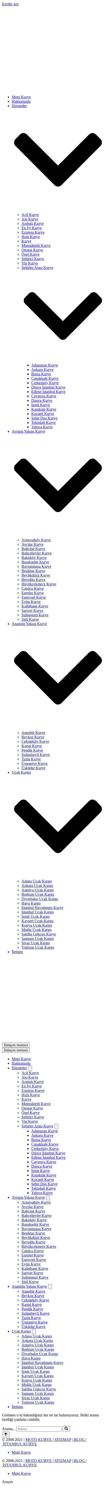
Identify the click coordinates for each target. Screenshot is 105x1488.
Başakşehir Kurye (35, 482)
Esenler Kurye (32, 513)
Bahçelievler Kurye (36, 473)
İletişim (17, 872)
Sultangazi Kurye (34, 535)
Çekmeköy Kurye (35, 661)
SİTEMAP (62, 1279)
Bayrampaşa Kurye (36, 486)
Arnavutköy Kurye (36, 460)
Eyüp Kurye (31, 521)
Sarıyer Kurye (32, 530)
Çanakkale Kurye (44, 298)
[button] (58, 80)
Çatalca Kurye (32, 508)
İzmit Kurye (40, 325)
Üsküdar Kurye (33, 688)
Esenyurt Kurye (33, 517)
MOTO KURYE (39, 1279)
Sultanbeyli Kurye (35, 674)
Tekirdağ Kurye (43, 342)
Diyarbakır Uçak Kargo (39, 819)
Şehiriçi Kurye (32, 179)
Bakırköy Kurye (34, 477)
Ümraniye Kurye (34, 683)
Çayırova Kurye (43, 316)
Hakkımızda (21, 21)
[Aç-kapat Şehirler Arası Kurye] (56, 966)
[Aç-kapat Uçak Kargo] (34, 1171)
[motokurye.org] (52, 8)
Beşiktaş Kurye (33, 491)
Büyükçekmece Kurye (38, 504)
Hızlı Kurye (30, 156)
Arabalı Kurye (32, 143)
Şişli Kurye (30, 539)
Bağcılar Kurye (33, 469)
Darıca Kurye (41, 320)
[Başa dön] (6, 1274)
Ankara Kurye (42, 289)
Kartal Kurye (31, 666)
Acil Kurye (30, 134)
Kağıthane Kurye (34, 526)
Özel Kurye (30, 174)
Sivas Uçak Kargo (35, 863)
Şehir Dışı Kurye (44, 338)
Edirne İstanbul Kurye (48, 311)
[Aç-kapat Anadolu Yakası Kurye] (50, 1126)
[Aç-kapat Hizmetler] (30, 907)
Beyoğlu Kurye (33, 499)
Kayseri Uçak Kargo (37, 841)
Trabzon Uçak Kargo (37, 867)
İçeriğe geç (10, 4)
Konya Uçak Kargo (36, 845)
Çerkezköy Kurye (45, 303)
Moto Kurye (21, 17)
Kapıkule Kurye (43, 329)
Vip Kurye (29, 183)
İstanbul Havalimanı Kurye (42, 827)
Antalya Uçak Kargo (37, 810)
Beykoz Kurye (32, 657)
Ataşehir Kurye (33, 652)
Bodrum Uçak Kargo (37, 814)
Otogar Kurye (32, 170)
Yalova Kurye (42, 347)
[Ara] (66, 1268)
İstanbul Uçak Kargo (37, 832)
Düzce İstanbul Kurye (48, 307)
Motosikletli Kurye (36, 165)
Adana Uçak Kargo (36, 801)
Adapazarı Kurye (44, 285)
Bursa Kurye (41, 294)
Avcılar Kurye (32, 464)
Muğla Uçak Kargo (36, 849)
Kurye (26, 161)
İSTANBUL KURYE (19, 1284)
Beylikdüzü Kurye (35, 495)
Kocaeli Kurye (42, 333)
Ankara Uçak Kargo (37, 805)
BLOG (79, 1279)
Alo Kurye (29, 139)
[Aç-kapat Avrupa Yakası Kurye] (48, 1037)
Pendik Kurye (32, 670)
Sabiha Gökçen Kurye (38, 854)
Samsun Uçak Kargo (37, 858)
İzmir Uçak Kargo (35, 836)
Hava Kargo (31, 823)
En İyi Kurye (31, 148)
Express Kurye (32, 152)
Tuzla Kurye (31, 679)
